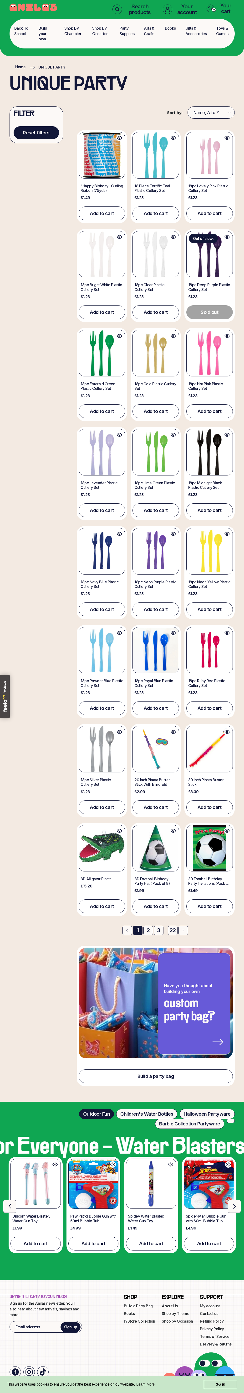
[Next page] (183, 930)
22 (173, 930)
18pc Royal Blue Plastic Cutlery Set (153, 683)
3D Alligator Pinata (96, 879)
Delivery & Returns (215, 1344)
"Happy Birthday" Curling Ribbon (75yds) (102, 188)
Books (170, 28)
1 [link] (138, 930)
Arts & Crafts (149, 31)
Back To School (21, 31)
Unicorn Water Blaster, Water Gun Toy (31, 1218)
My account (210, 1305)
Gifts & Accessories (196, 31)
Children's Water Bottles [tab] (146, 1114)
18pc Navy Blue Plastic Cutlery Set (99, 584)
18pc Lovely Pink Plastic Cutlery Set (208, 188)
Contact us (209, 1313)
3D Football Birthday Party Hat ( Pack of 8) (152, 881)
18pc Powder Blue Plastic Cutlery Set (102, 683)
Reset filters (36, 133)
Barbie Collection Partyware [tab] (189, 1124)
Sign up (70, 1326)
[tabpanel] (122, 1205)
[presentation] (9, 1206)
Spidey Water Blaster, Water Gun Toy (146, 1218)
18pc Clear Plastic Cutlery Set (149, 287)
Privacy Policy (212, 1328)
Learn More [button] (145, 1384)
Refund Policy (212, 1321)
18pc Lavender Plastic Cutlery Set (99, 485)
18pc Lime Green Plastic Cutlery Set (154, 485)
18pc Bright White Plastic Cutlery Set (101, 287)
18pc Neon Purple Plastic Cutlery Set (155, 584)
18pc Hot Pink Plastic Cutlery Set (205, 386)
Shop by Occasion (177, 1321)
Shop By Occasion (100, 31)
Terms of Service (214, 1336)
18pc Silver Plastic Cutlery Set (96, 782)
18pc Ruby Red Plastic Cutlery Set (206, 683)
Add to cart (102, 213)
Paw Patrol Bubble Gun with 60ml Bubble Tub (93, 1218)
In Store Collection (139, 1321)
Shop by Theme (175, 1313)
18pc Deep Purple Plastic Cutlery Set (209, 287)
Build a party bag (155, 1076)
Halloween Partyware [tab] (207, 1114)
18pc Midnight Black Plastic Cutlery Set (205, 485)
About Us (170, 1305)
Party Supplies (127, 31)
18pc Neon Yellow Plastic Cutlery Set (209, 584)
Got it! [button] (220, 1384)
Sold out (209, 312)
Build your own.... (44, 33)
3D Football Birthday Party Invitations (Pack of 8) (208, 881)
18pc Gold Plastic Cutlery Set (155, 386)
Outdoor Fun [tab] (96, 1114)
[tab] (231, 1121)
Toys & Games (222, 31)
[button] (133, 9)
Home (20, 66)
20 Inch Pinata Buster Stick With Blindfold (152, 782)
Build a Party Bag (138, 1305)
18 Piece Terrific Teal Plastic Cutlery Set (152, 188)
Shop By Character (72, 31)
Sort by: (175, 112)
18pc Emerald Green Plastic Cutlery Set (98, 386)
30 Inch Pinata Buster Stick (206, 782)
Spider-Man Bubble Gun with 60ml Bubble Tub (206, 1218)
